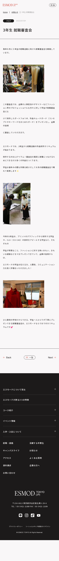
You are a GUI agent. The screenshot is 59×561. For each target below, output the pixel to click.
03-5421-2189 (41, 506)
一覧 (31, 357)
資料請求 (7, 465)
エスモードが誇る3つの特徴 (16, 399)
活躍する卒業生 (37, 443)
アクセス (7, 458)
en (54, 5)
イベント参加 (24, 557)
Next (50, 357)
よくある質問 (36, 458)
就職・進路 (8, 443)
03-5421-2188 (23, 506)
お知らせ (15, 12)
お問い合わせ (9, 472)
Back (8, 357)
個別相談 (47, 557)
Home (5, 12)
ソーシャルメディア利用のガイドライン (38, 526)
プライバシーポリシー (16, 526)
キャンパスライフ (11, 450)
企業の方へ (35, 465)
